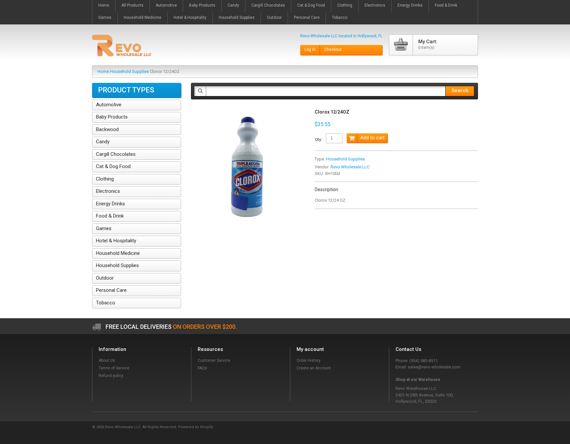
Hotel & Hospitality (116, 241)
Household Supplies (129, 71)
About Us (107, 360)
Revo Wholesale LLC (350, 166)
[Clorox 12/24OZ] (248, 112)
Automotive (108, 105)
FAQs (202, 368)
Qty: (319, 139)
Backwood (107, 129)
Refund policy (111, 375)
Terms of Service (114, 368)
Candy (103, 142)
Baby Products (112, 117)
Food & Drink (110, 216)
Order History (309, 360)
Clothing (105, 179)
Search (460, 90)
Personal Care (111, 290)
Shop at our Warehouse (418, 379)
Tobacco (105, 303)
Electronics (108, 191)
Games (103, 228)
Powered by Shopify (195, 427)
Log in (309, 49)
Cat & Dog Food (113, 166)
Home (103, 71)
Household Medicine (118, 253)
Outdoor (105, 278)
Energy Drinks (110, 204)
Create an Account (314, 368)
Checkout (333, 49)
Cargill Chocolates (116, 154)
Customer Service (214, 360)
